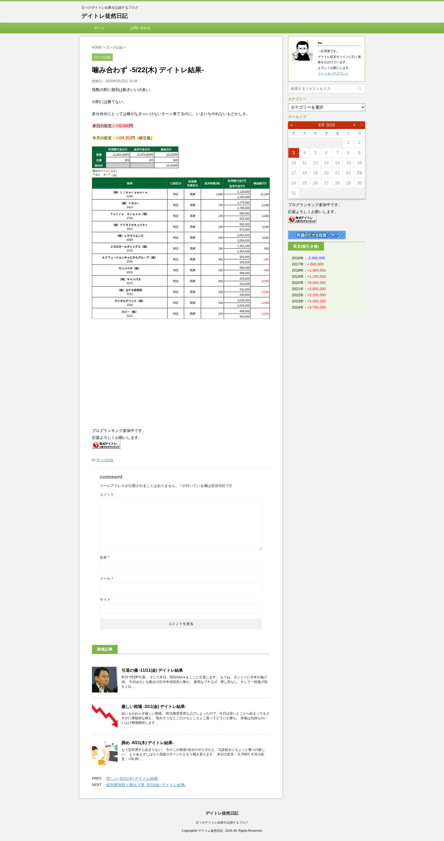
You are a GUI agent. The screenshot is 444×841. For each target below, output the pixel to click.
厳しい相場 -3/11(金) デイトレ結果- (154, 706)
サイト (105, 599)
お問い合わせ (141, 28)
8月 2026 (326, 125)
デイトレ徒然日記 (104, 16)
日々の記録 (105, 460)
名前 (104, 557)
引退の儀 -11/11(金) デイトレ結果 (152, 670)
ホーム (99, 28)
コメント (107, 494)
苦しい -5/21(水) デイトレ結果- (132, 778)
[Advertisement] (135, 380)
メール (106, 578)
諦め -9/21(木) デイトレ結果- (148, 743)
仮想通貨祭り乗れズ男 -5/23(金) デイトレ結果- (146, 785)
